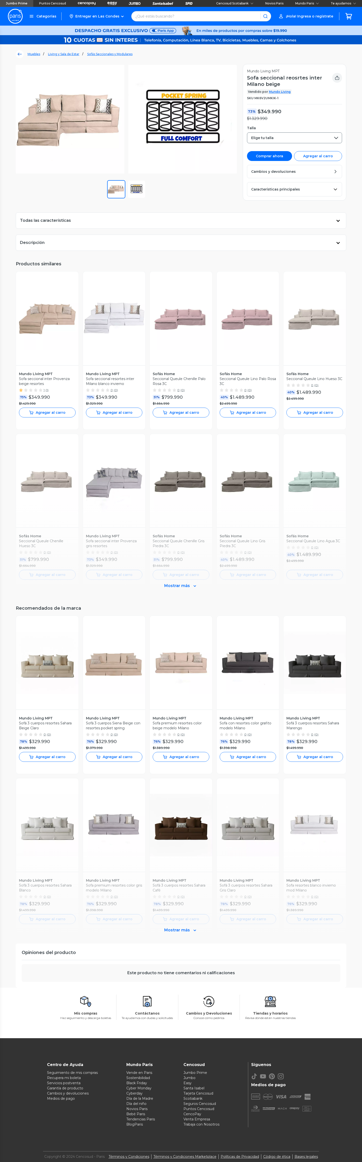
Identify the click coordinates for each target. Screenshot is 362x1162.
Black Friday (136, 1083)
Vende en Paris (139, 1072)
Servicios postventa (64, 1083)
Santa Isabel (193, 1088)
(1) (47, 390)
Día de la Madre (139, 1098)
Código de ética (276, 1156)
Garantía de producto (65, 1088)
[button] (96, 16)
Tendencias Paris (140, 1119)
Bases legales (306, 1156)
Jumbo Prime (16, 3)
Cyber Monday (138, 1088)
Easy (187, 1083)
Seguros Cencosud (199, 1103)
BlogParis (134, 1124)
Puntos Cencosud (52, 3)
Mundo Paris (304, 3)
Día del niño (136, 1103)
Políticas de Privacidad (240, 1156)
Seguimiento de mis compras (72, 1072)
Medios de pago (61, 1098)
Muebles (34, 54)
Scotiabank (192, 1098)
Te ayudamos (341, 3)
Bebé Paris (135, 1114)
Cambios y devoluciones (68, 1093)
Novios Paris (274, 3)
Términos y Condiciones (129, 1156)
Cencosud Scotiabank (232, 3)
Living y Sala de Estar (63, 54)
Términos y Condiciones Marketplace (184, 1156)
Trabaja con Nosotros (201, 1124)
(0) (116, 390)
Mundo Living (280, 92)
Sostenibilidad (138, 1078)
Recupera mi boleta (64, 1078)
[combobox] (294, 137)
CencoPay (192, 1114)
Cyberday (134, 1093)
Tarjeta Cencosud (198, 1093)
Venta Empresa (196, 1119)
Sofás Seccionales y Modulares (109, 54)
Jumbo (189, 1078)
